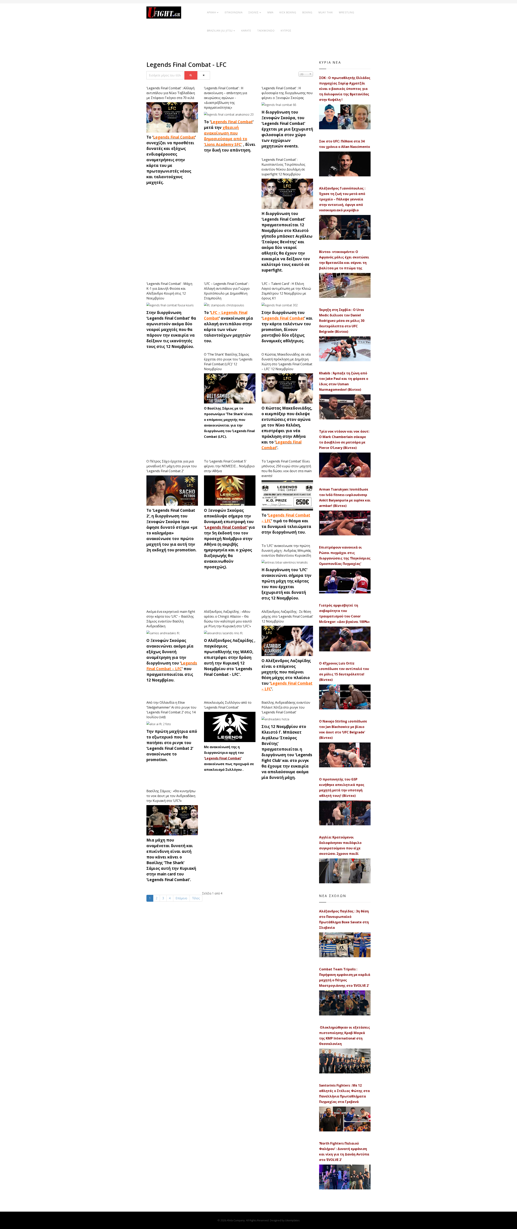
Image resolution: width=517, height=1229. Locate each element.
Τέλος (196, 898)
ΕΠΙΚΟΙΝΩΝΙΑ (234, 12)
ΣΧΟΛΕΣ (254, 12)
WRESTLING (346, 12)
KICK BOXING (288, 12)
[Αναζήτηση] (190, 75)
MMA (270, 12)
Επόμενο (181, 898)
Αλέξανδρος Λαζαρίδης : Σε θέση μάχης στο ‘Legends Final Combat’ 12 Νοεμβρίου (287, 616)
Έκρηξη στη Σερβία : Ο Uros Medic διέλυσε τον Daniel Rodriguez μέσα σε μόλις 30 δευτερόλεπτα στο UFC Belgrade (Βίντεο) (341, 321)
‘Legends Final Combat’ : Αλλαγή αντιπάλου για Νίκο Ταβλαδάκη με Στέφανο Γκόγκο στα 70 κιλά (170, 93)
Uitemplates (292, 1220)
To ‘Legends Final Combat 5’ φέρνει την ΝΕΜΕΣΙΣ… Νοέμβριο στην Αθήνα (229, 466)
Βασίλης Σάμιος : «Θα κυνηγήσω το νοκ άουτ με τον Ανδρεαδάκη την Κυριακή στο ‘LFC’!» (170, 796)
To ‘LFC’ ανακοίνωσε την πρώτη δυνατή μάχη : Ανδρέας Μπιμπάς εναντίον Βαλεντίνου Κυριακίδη (286, 550)
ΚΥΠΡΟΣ (286, 30)
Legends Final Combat (174, 137)
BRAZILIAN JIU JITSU (220, 30)
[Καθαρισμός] (204, 75)
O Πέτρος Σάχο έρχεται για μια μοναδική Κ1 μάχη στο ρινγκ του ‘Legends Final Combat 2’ (171, 466)
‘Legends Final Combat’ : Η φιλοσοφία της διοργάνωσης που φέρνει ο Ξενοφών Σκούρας (287, 93)
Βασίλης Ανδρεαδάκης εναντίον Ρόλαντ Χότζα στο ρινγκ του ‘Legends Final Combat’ (286, 707)
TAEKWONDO (266, 30)
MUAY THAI (325, 12)
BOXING (307, 12)
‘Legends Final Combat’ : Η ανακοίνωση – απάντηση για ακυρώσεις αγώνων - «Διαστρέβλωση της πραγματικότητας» (225, 98)
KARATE (246, 30)
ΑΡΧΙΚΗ (211, 12)
